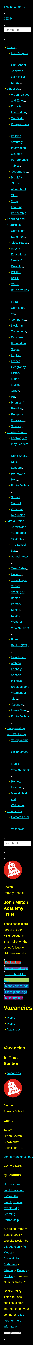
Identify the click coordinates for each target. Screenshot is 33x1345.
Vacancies (14, 1029)
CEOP (8, 18)
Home (11, 1017)
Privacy (22, 1270)
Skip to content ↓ (14, 6)
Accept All (7, 1333)
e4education (12, 1246)
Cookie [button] (8, 1276)
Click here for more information (14, 1320)
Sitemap (9, 1270)
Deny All (17, 1333)
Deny (12, 1333)
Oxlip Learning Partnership (11, 1214)
